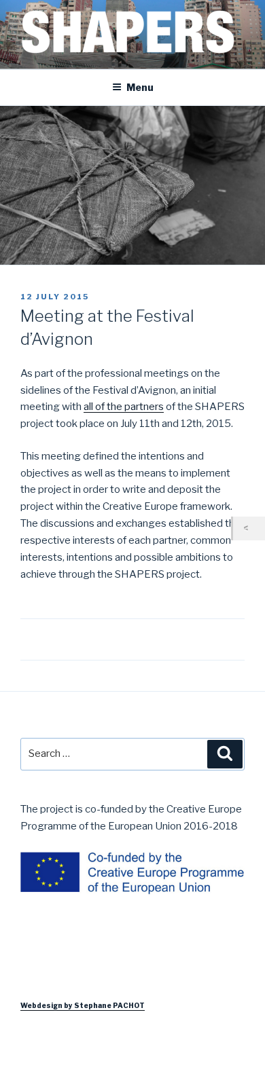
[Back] (249, 528)
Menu (140, 87)
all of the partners (124, 407)
